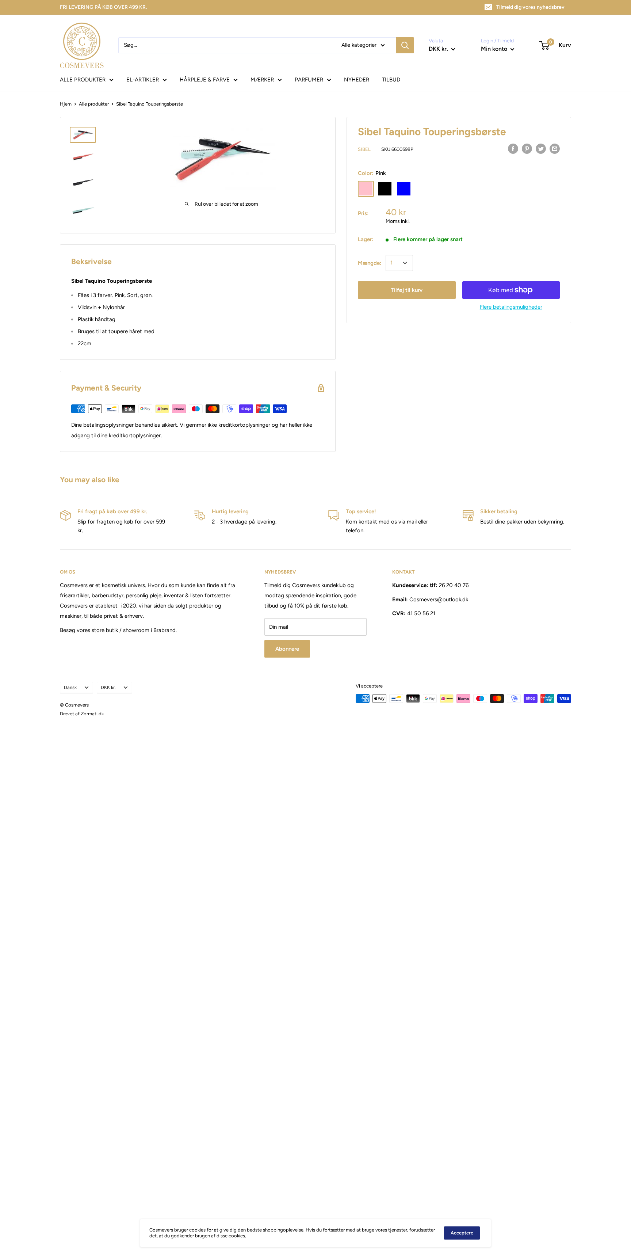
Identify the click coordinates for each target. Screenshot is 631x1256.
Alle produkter (94, 104)
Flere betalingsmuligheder (511, 307)
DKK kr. (108, 687)
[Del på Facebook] (513, 148)
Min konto (495, 48)
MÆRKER (262, 79)
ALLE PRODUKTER (83, 79)
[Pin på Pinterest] (527, 148)
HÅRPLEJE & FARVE (205, 79)
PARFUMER (309, 79)
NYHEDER (356, 79)
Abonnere (287, 649)
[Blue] (403, 188)
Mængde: (369, 263)
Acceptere (462, 1233)
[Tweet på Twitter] (541, 148)
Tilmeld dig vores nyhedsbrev (530, 7)
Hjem (66, 104)
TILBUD (391, 79)
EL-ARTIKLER (142, 79)
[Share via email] (555, 148)
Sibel (364, 149)
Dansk (70, 687)
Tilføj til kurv (406, 290)
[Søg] (405, 45)
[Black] (384, 188)
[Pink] (365, 188)
